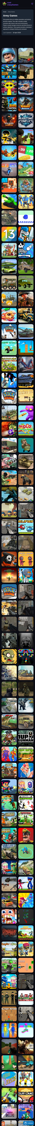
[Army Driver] (25, 672)
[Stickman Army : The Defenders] (25, 802)
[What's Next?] (25, 445)
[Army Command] (9, 802)
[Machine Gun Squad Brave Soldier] (25, 1111)
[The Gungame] (9, 71)
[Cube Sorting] (25, 1030)
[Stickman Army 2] (9, 136)
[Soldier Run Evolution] (9, 169)
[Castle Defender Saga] (9, 250)
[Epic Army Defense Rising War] (9, 1095)
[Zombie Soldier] (9, 656)
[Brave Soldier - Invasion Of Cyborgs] (9, 786)
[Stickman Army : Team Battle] (25, 754)
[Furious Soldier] (25, 981)
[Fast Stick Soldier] (9, 331)
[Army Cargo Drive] (25, 542)
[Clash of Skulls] (9, 559)
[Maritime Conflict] (25, 120)
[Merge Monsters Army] (9, 754)
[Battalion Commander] (9, 364)
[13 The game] (9, 234)
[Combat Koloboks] (9, 1062)
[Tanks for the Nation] (25, 87)
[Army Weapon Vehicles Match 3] (9, 282)
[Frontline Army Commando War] (9, 477)
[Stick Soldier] (9, 396)
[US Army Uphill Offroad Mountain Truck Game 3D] (25, 867)
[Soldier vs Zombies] (9, 429)
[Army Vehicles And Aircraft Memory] (9, 299)
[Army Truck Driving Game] (25, 55)
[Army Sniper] (9, 672)
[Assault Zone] (25, 591)
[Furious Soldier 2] (25, 1014)
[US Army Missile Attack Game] (9, 721)
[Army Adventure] (25, 932)
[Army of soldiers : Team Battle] (9, 770)
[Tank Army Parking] (25, 494)
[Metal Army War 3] (9, 981)
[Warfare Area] (25, 624)
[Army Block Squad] (9, 510)
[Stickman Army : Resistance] (25, 819)
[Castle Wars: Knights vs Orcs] (9, 949)
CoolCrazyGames (10, 4)
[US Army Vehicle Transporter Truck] (25, 461)
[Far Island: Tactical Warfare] (25, 136)
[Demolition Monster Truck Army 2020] (25, 477)
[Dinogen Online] (9, 932)
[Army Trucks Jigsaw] (25, 315)
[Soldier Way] (25, 396)
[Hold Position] (25, 429)
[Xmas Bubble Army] (25, 656)
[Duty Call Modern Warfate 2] (25, 1046)
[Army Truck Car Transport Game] (9, 266)
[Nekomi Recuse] (25, 104)
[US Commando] (25, 705)
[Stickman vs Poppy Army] (25, 884)
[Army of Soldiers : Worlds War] (9, 835)
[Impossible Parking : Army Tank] (9, 705)
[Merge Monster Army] (9, 1030)
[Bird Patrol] (9, 104)
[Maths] (25, 916)
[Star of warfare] (9, 1046)
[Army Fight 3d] (9, 201)
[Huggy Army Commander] (25, 900)
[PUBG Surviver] (25, 575)
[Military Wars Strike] (25, 689)
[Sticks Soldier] (9, 591)
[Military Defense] (9, 1014)
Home (4, 12)
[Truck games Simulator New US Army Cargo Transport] (9, 445)
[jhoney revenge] (9, 380)
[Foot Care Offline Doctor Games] (25, 770)
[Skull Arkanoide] (25, 250)
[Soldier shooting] (9, 120)
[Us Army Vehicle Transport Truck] (9, 1111)
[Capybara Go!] (25, 169)
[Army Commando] (9, 494)
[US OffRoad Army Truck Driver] (9, 851)
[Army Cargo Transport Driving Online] (9, 412)
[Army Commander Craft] (25, 201)
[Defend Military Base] (9, 997)
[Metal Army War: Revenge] (25, 786)
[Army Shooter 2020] (25, 640)
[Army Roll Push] (25, 217)
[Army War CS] (9, 624)
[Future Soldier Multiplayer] (9, 640)
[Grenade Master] (25, 347)
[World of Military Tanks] (9, 217)
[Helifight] (25, 526)
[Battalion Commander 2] (25, 997)
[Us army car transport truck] (9, 965)
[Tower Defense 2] (25, 185)
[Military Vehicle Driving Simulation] (25, 71)
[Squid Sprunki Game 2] (9, 87)
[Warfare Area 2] (9, 542)
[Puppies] (9, 315)
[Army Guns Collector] (9, 884)
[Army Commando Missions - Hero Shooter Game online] (25, 299)
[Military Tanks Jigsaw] (25, 331)
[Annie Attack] (9, 347)
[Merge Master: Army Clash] (25, 949)
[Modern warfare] (25, 851)
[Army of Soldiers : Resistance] (9, 819)
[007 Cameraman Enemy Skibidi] (9, 185)
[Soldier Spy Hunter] (25, 412)
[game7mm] (9, 900)
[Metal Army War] (9, 867)
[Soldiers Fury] (9, 575)
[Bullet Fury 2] (9, 526)
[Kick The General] (9, 737)
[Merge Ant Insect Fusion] (9, 152)
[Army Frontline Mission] (25, 607)
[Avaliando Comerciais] (9, 1079)
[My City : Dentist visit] (9, 916)
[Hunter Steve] (25, 965)
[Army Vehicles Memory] (25, 266)
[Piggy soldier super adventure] (9, 461)
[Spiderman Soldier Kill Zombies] (25, 364)
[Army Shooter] (9, 689)
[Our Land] (25, 1095)
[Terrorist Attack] (9, 607)
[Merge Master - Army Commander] (25, 835)
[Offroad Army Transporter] (25, 1062)
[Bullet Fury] (25, 510)
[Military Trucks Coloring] (25, 282)
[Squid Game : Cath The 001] (25, 559)
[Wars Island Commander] (9, 55)
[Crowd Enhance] (25, 1079)
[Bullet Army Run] (25, 152)
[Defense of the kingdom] (25, 234)
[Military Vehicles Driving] (25, 721)
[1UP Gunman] (25, 737)
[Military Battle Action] (25, 380)
